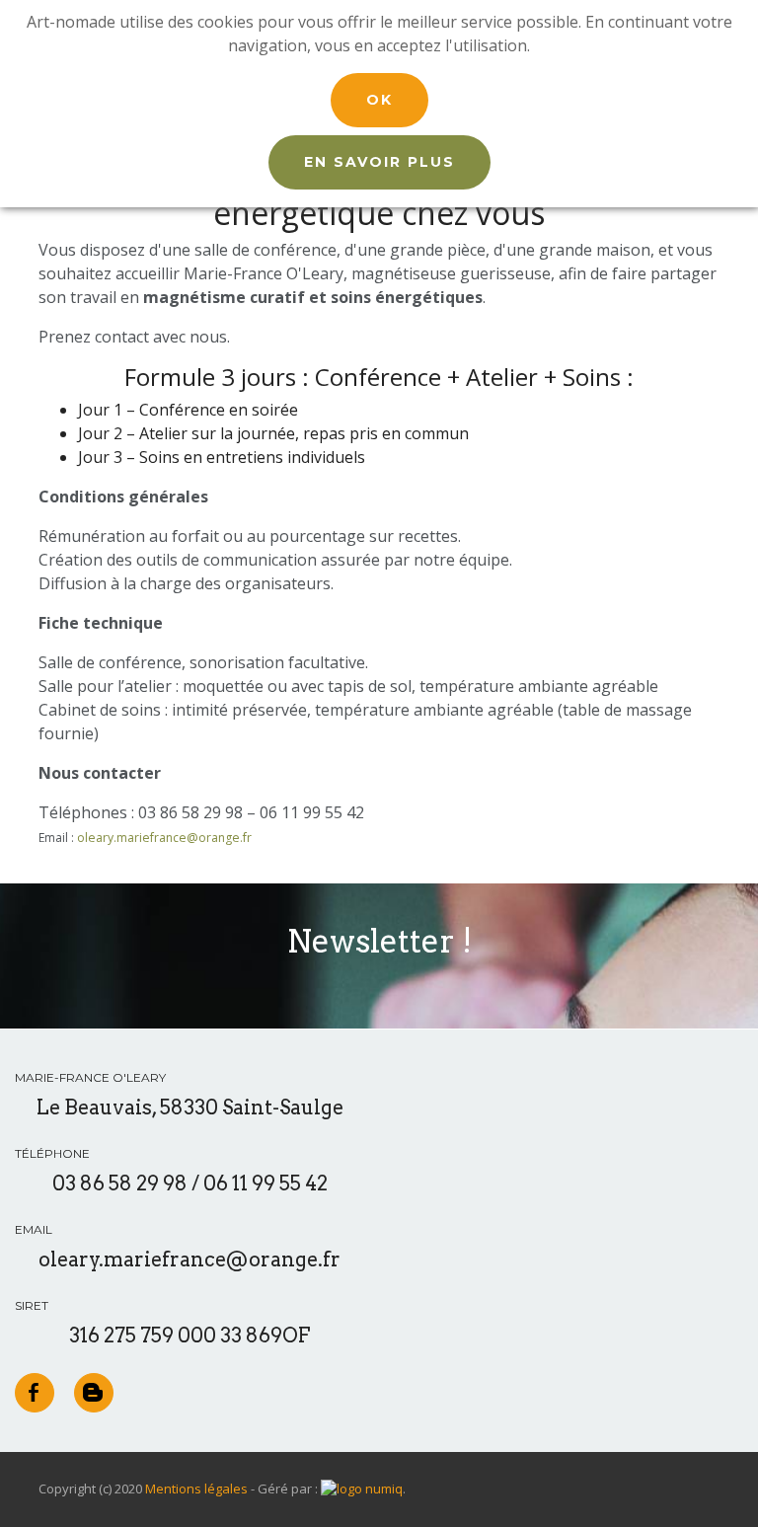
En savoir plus (379, 162)
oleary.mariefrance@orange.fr (164, 837)
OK (379, 100)
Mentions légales (196, 1488)
